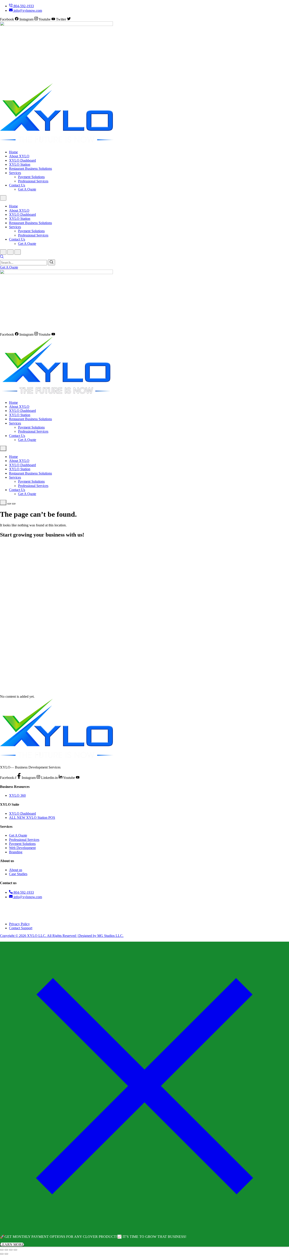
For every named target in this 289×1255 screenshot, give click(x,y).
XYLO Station (19, 164)
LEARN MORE (12, 1244)
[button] (2, 257)
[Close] (144, 1229)
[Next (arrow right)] (6, 1254)
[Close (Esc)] (15, 1249)
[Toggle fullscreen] (6, 1249)
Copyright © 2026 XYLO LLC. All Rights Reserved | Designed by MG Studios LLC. (62, 936)
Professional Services (33, 181)
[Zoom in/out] (2, 1249)
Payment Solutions (31, 177)
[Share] (11, 1249)
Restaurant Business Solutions (30, 168)
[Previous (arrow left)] (2, 1254)
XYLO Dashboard (22, 160)
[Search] (51, 262)
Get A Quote (27, 189)
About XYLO (19, 156)
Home (13, 152)
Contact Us (17, 185)
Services (15, 173)
